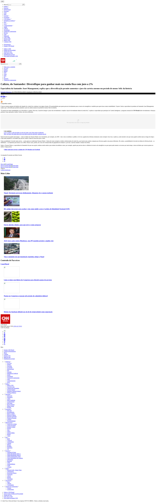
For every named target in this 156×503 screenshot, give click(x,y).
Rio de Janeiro (11, 404)
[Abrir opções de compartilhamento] (3, 98)
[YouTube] (4, 336)
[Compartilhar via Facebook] (1, 97)
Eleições (6, 8)
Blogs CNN (7, 40)
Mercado (9, 410)
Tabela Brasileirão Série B (14, 455)
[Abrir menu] (2, 1)
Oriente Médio (11, 433)
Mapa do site (7, 357)
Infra (5, 14)
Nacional (6, 11)
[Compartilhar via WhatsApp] (5, 97)
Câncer (9, 476)
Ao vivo (6, 68)
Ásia (8, 430)
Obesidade (10, 479)
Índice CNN (10, 385)
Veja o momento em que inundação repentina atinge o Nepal (24, 257)
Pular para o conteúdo (9, 67)
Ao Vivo (9, 363)
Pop (5, 22)
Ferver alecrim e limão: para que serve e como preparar (22, 225)
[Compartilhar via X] (2, 97)
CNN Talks (7, 37)
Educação (6, 36)
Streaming (9, 447)
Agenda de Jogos (11, 452)
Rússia (9, 434)
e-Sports (9, 467)
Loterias (9, 419)
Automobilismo (11, 464)
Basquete (9, 461)
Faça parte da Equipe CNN (11, 56)
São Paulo (9, 403)
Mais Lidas (5, 173)
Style (5, 24)
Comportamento (8, 25)
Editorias (8, 361)
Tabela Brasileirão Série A (14, 453)
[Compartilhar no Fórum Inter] (1, 102)
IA (4, 77)
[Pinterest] (4, 341)
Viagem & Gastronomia (10, 31)
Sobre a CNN (7, 48)
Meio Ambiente (11, 400)
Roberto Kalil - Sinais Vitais (14, 470)
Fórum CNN (7, 39)
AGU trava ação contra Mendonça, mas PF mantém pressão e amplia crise (28, 241)
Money (6, 71)
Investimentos (10, 412)
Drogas (9, 477)
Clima (8, 398)
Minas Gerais (10, 406)
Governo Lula (10, 387)
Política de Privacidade (10, 50)
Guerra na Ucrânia (12, 424)
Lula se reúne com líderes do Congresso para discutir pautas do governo (28, 280)
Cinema (9, 443)
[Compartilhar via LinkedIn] (4, 97)
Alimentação (10, 471)
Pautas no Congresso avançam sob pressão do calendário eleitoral (26, 296)
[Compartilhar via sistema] (1, 100)
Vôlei (8, 462)
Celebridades (10, 442)
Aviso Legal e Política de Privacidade (13, 493)
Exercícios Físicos (11, 473)
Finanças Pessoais (11, 418)
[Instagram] (4, 338)
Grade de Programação (10, 351)
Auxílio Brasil (10, 401)
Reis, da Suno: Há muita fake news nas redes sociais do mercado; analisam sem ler (25, 134)
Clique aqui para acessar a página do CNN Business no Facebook (22, 149)
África (8, 431)
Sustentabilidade (11, 421)
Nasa (8, 482)
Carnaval (9, 440)
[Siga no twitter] (4, 158)
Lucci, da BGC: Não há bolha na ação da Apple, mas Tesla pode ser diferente (24, 132)
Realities (9, 446)
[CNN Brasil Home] (9, 62)
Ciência (6, 28)
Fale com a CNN (8, 53)
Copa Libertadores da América (15, 458)
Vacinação (9, 474)
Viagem (9, 488)
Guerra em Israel (11, 425)
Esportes (6, 15)
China (8, 435)
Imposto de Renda (11, 416)
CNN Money (7, 19)
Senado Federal (11, 389)
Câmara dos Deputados (13, 388)
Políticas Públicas (11, 392)
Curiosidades (10, 485)
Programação (7, 44)
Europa (9, 428)
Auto (5, 34)
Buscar (5, 4)
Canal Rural (5, 264)
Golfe (8, 465)
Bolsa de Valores (11, 415)
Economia (6, 17)
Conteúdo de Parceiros (10, 260)
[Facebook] (4, 334)
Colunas (6, 354)
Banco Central (11, 413)
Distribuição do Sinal (9, 54)
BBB (8, 439)
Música (9, 444)
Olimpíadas (10, 459)
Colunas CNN (7, 41)
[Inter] (5, 331)
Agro (5, 12)
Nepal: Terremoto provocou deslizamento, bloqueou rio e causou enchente (28, 193)
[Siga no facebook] (4, 159)
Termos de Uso (8, 51)
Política (6, 6)
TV (8, 449)
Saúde (5, 27)
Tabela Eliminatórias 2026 (14, 456)
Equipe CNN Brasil (9, 46)
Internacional (7, 9)
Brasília (9, 407)
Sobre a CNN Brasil (9, 492)
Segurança (10, 397)
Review (6, 33)
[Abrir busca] (24, 5)
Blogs (5, 353)
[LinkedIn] (4, 339)
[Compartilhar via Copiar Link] (6, 97)
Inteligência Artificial (9, 20)
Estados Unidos (11, 427)
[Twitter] (4, 333)
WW (5, 72)
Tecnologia (7, 30)
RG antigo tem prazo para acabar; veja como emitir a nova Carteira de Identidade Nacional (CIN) (37, 209)
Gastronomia (10, 489)
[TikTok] (4, 342)
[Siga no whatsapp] (4, 161)
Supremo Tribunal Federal (14, 391)
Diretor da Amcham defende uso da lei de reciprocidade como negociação (28, 312)
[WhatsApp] (4, 344)
